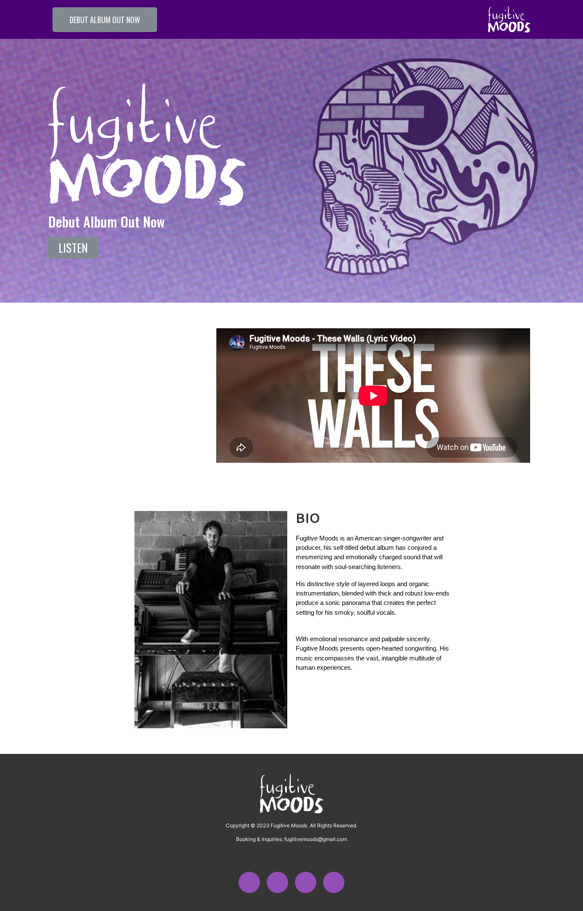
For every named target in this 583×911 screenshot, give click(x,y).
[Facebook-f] (333, 882)
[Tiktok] (277, 882)
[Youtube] (305, 882)
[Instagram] (249, 882)
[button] (104, 19)
